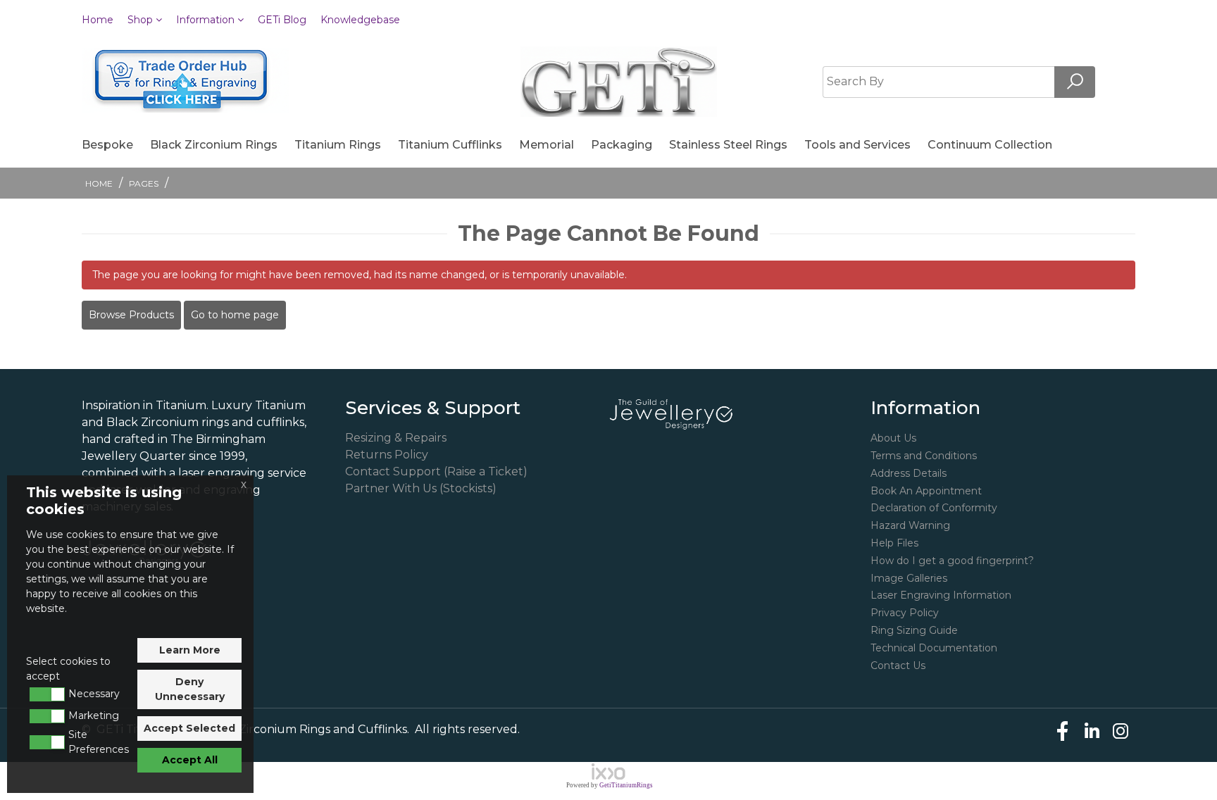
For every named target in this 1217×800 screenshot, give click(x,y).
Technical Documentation (933, 648)
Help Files (894, 543)
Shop (141, 19)
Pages (143, 183)
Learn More (189, 650)
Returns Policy (386, 454)
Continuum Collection (990, 144)
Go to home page (235, 314)
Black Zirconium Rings (213, 144)
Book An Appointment (926, 491)
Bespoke (107, 144)
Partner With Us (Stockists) (421, 488)
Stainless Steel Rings (728, 144)
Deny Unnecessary (190, 689)
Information (206, 19)
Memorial (546, 144)
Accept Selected (189, 728)
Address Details (908, 473)
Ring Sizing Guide (914, 630)
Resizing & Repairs (396, 437)
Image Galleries (908, 578)
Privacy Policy (904, 612)
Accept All (190, 760)
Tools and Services (857, 144)
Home (97, 19)
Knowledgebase (360, 19)
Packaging (621, 144)
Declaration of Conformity (933, 507)
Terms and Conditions (923, 455)
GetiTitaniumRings (626, 785)
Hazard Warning (910, 525)
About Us (893, 438)
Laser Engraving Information (940, 595)
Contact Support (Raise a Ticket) (436, 471)
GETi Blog (282, 19)
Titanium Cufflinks (450, 144)
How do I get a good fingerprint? (952, 560)
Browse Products (131, 314)
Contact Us (897, 665)
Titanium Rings (337, 144)
